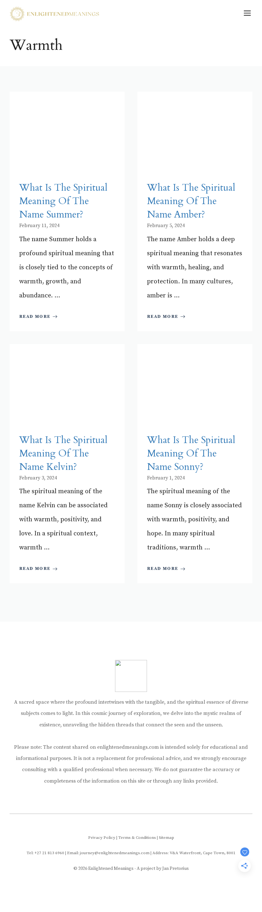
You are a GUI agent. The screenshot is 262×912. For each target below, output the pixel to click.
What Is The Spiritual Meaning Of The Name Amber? (191, 201)
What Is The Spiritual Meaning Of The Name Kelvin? (63, 453)
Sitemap (166, 837)
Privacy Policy (101, 837)
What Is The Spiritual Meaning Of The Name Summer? (63, 201)
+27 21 (41, 852)
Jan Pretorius (175, 868)
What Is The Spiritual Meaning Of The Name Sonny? (191, 453)
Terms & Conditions (137, 837)
